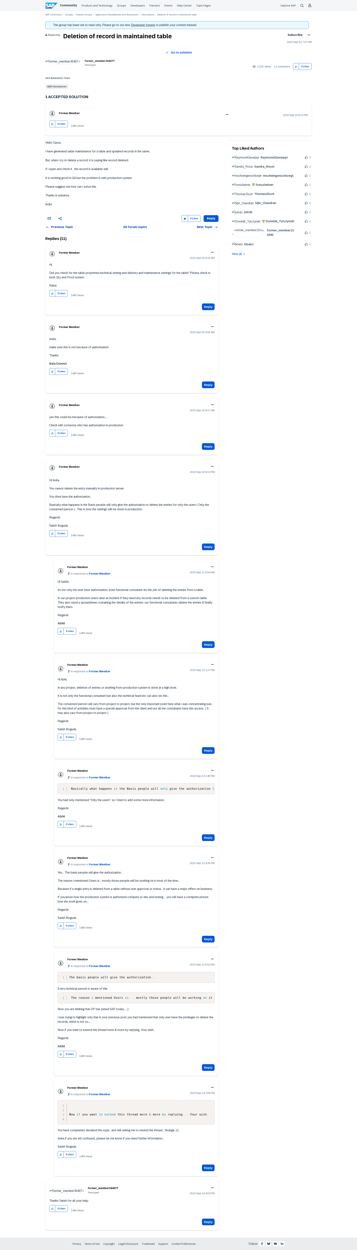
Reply (208, 306)
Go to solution (181, 52)
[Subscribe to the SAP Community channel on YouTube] (275, 1243)
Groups (121, 5)
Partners (154, 5)
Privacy (77, 1243)
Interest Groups (84, 15)
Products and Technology (97, 5)
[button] (296, 66)
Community (68, 5)
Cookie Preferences (184, 1243)
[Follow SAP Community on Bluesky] (268, 1243)
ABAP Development (57, 86)
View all (237, 254)
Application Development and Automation (116, 15)
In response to (90, 573)
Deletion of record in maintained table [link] (177, 15)
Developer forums (143, 25)
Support (163, 1243)
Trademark (148, 1243)
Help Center (184, 5)
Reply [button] (211, 218)
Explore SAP (288, 5)
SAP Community (53, 15)
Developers (138, 5)
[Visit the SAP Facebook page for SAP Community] (261, 1243)
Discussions (148, 15)
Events (168, 5)
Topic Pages (203, 5)
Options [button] (308, 35)
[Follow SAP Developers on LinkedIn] (282, 1243)
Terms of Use (92, 1243)
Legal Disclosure (128, 1243)
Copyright (109, 1243)
